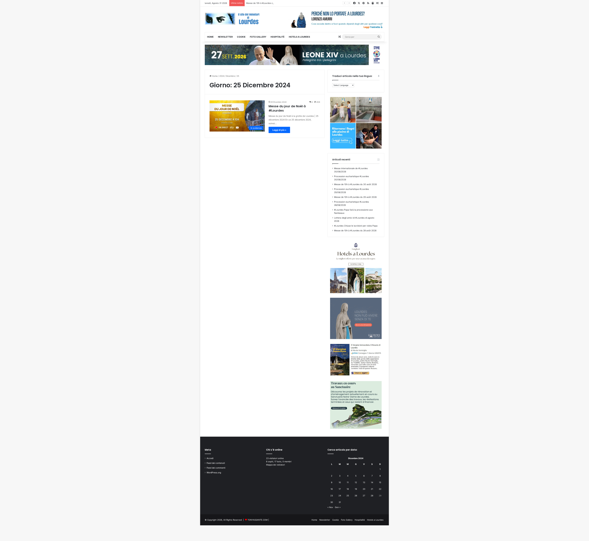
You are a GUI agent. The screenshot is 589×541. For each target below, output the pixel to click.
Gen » (338, 507)
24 (340, 495)
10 (340, 482)
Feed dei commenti (216, 468)
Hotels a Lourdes (299, 36)
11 (348, 482)
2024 (221, 76)
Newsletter (225, 36)
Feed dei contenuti (216, 463)
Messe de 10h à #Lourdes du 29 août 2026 (355, 197)
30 (331, 502)
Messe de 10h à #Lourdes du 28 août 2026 (355, 230)
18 (348, 489)
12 (356, 482)
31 (340, 502)
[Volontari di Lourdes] (233, 19)
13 (364, 482)
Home (210, 36)
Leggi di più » (279, 130)
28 (372, 495)
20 (364, 489)
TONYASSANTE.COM (258, 520)
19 (356, 489)
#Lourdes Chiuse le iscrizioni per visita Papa (355, 226)
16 (332, 489)
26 (356, 495)
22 (380, 489)
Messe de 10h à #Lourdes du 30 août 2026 (267, 3)
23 (331, 495)
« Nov (330, 507)
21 (372, 489)
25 (347, 495)
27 (364, 495)
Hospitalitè (278, 36)
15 (380, 482)
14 (372, 482)
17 (340, 489)
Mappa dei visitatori (275, 464)
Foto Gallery (258, 36)
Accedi (210, 458)
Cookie (241, 36)
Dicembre (230, 76)
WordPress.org (214, 472)
